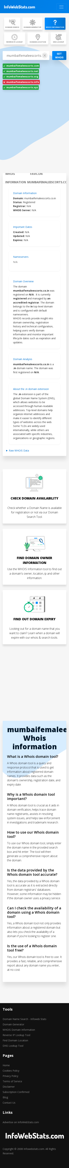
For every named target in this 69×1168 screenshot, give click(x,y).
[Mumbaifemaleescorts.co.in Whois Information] (19, 7)
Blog (5, 1097)
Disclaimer (9, 1086)
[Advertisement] (34, 134)
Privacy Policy (10, 1076)
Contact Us (9, 1102)
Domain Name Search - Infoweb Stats (24, 1019)
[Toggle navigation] (61, 6)
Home (6, 1065)
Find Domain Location (15, 1040)
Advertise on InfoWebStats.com (21, 1122)
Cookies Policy (11, 1070)
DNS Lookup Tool (13, 1045)
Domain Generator (13, 1024)
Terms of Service (12, 1081)
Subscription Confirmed (16, 1092)
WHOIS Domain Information (19, 1029)
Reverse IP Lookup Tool (16, 1035)
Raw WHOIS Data (19, 450)
